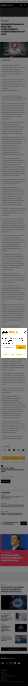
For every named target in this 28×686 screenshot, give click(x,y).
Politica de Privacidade (8, 354)
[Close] (25, 331)
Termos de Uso (20, 354)
